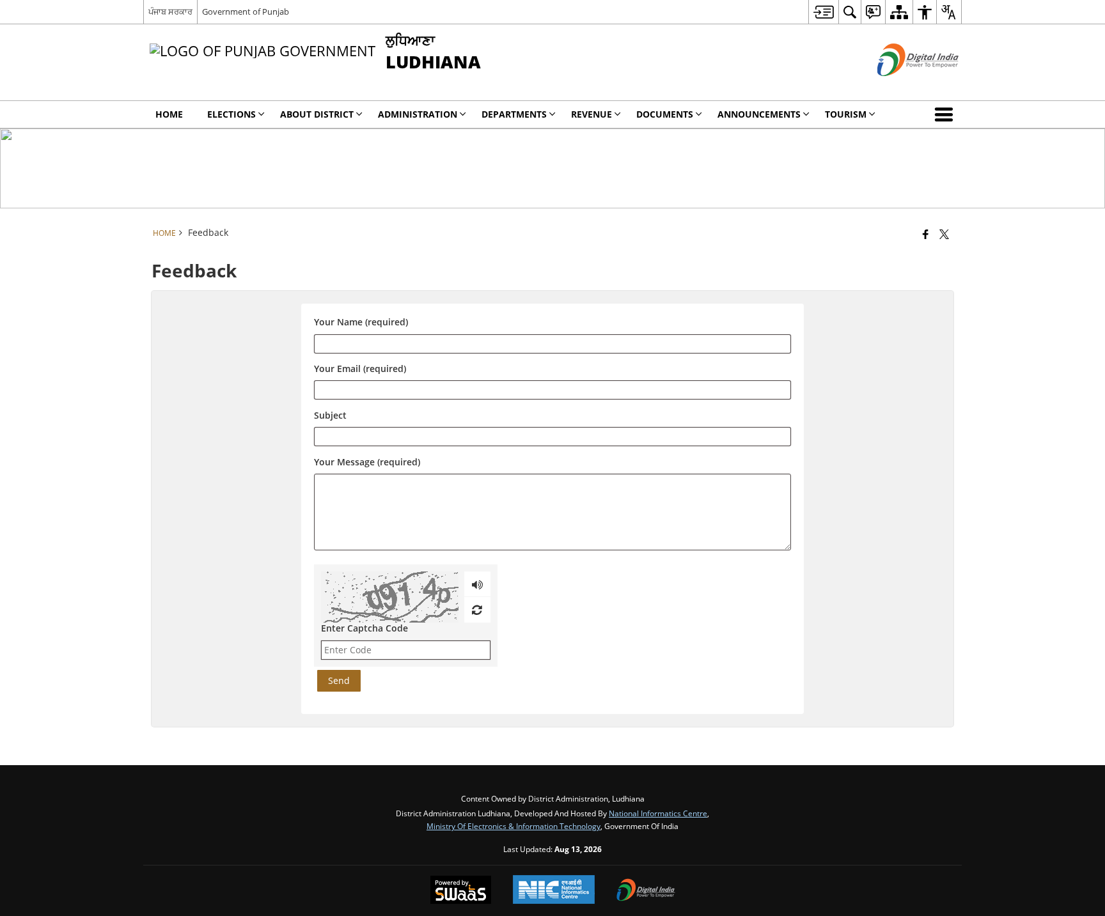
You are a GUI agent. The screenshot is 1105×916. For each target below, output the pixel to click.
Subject (330, 415)
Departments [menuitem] (514, 114)
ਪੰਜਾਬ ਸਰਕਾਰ (170, 11)
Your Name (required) (361, 322)
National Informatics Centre (658, 813)
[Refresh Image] (476, 610)
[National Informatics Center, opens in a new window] (553, 891)
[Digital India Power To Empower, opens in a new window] (646, 891)
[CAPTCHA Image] (389, 597)
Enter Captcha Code (364, 628)
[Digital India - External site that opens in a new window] (902, 87)
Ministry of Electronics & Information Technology (513, 826)
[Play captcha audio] (477, 584)
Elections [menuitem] (231, 114)
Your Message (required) (367, 462)
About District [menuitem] (317, 114)
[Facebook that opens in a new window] (926, 234)
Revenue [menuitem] (591, 114)
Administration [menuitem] (417, 114)
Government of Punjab (245, 11)
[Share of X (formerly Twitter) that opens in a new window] (944, 234)
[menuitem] (823, 12)
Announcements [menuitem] (759, 114)
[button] (946, 114)
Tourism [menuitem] (845, 114)
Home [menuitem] (169, 114)
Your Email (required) (360, 369)
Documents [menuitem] (664, 114)
